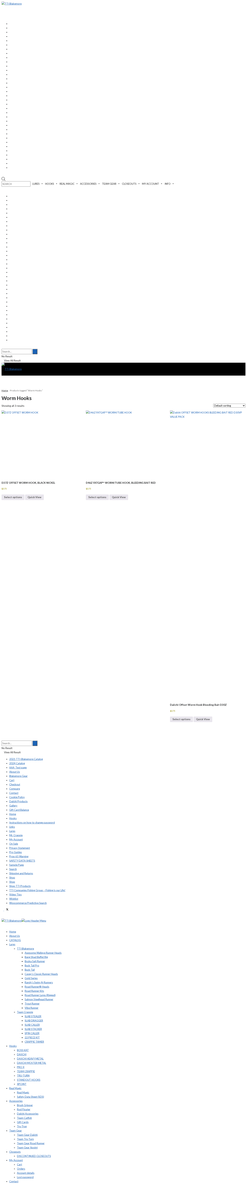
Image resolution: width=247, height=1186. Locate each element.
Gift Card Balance (19, 809)
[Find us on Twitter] (6, 909)
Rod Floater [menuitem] (23, 1109)
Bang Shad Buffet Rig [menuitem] (36, 957)
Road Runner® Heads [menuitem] (37, 986)
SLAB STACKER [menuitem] (33, 1029)
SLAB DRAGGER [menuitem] (34, 1020)
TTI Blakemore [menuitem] (25, 948)
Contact (13, 792)
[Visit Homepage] (12, 3)
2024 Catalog (17, 763)
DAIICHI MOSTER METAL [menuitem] (31, 1062)
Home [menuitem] (12, 931)
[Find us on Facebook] (3, 909)
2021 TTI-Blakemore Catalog (26, 759)
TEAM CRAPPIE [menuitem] (26, 1071)
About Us (14, 771)
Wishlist (13, 898)
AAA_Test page (18, 767)
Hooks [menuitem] (13, 1045)
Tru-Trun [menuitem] (22, 1126)
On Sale (13, 843)
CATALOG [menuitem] (15, 940)
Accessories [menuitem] (16, 1100)
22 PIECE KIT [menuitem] (32, 1037)
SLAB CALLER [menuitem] (32, 1024)
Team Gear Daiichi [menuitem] (27, 1134)
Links (12, 826)
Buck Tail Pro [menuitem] (32, 965)
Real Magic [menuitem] (15, 1088)
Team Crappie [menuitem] (25, 1012)
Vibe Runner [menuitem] (31, 1007)
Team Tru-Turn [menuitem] (25, 1139)
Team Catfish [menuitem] (24, 1117)
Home (5, 390)
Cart (11, 780)
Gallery (13, 805)
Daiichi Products (18, 801)
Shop (12, 877)
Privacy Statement (19, 847)
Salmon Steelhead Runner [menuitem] (39, 999)
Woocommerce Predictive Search (28, 903)
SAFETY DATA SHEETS (22, 860)
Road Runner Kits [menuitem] (34, 990)
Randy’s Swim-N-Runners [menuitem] (39, 982)
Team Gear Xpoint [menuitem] (27, 1147)
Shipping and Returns (21, 873)
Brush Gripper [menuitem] (25, 1105)
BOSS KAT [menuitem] (23, 1050)
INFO (168, 183)
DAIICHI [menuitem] (21, 1054)
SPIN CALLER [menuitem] (32, 1033)
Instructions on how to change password (32, 822)
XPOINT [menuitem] (21, 1084)
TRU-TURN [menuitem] (23, 1075)
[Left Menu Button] (5, 916)
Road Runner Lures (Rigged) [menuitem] (40, 995)
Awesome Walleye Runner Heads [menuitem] (43, 952)
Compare (14, 788)
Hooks (13, 818)
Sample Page (16, 864)
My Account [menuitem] (16, 1160)
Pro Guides (15, 852)
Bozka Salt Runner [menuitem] (35, 961)
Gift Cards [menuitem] (23, 1122)
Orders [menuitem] (21, 1168)
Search (13, 869)
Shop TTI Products (20, 886)
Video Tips (15, 894)
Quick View (34, 497)
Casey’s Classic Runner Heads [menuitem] (41, 974)
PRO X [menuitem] (20, 1067)
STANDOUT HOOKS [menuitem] (28, 1079)
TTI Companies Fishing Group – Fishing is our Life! (37, 890)
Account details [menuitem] (25, 1172)
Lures (12, 831)
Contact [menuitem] (13, 1181)
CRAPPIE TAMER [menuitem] (34, 1041)
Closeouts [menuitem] (15, 1151)
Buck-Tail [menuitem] (30, 969)
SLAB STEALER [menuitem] (33, 1016)
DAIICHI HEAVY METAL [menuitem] (30, 1058)
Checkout (14, 784)
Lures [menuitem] (12, 944)
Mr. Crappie (16, 835)
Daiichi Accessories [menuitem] (27, 1113)
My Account (16, 839)
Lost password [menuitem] (25, 1177)
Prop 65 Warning (18, 856)
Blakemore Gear (18, 776)
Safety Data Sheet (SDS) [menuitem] (30, 1096)
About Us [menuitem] (14, 935)
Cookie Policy (17, 797)
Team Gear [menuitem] (15, 1130)
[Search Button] (2, 346)
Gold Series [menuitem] (31, 978)
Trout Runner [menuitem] (32, 1003)
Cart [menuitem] (19, 1164)
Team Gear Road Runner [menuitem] (31, 1143)
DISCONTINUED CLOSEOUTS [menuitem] (34, 1156)
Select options (13, 497)
